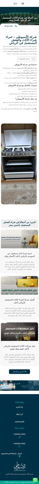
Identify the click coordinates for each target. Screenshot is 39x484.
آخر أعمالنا (19, 414)
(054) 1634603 (8, 26)
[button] (22, 3)
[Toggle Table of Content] (32, 59)
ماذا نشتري (19, 407)
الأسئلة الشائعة (19, 421)
